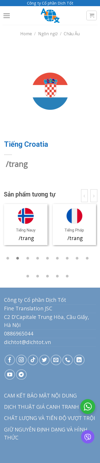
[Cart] (91, 15)
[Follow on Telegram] (21, 374)
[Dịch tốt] (50, 15)
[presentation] (84, 195)
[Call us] (67, 360)
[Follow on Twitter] (44, 360)
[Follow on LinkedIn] (79, 360)
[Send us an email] (56, 360)
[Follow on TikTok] (33, 360)
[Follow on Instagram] (21, 360)
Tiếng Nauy (25, 230)
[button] (7, 258)
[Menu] (6, 15)
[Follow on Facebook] (10, 360)
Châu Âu (72, 34)
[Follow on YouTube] (10, 374)
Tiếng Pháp (74, 230)
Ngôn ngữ (48, 34)
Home (26, 34)
